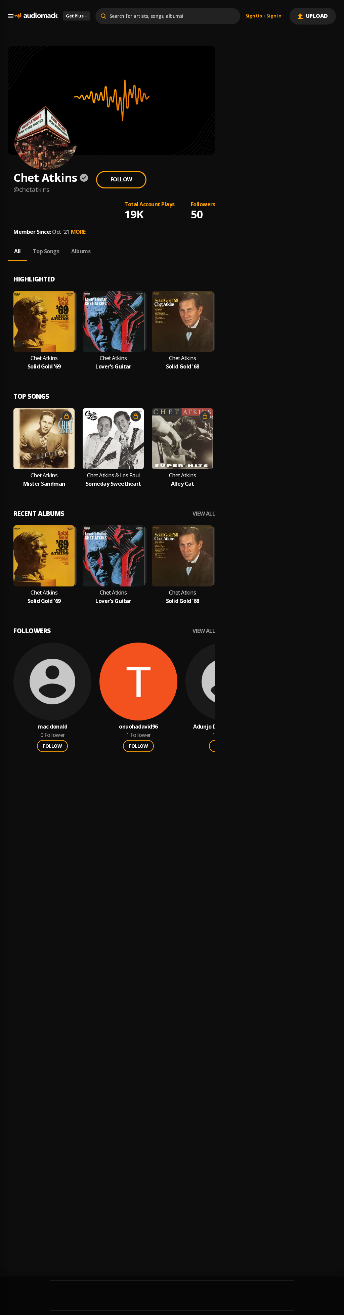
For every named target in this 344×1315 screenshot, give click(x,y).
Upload (317, 15)
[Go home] (35, 16)
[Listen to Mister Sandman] (44, 438)
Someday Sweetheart (113, 483)
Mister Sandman (44, 483)
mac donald (52, 726)
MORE (78, 231)
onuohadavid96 (138, 726)
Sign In (273, 16)
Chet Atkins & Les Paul (113, 475)
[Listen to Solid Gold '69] (44, 321)
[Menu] (10, 16)
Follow (121, 179)
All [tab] (17, 251)
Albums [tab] (80, 251)
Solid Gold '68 (182, 366)
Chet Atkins (44, 358)
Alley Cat (182, 483)
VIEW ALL (203, 513)
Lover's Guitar (113, 366)
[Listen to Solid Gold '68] (182, 321)
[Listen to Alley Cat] (182, 438)
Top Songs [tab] (46, 251)
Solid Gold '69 (44, 366)
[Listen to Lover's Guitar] (113, 321)
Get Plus (76, 16)
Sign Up (254, 16)
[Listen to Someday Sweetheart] (113, 438)
